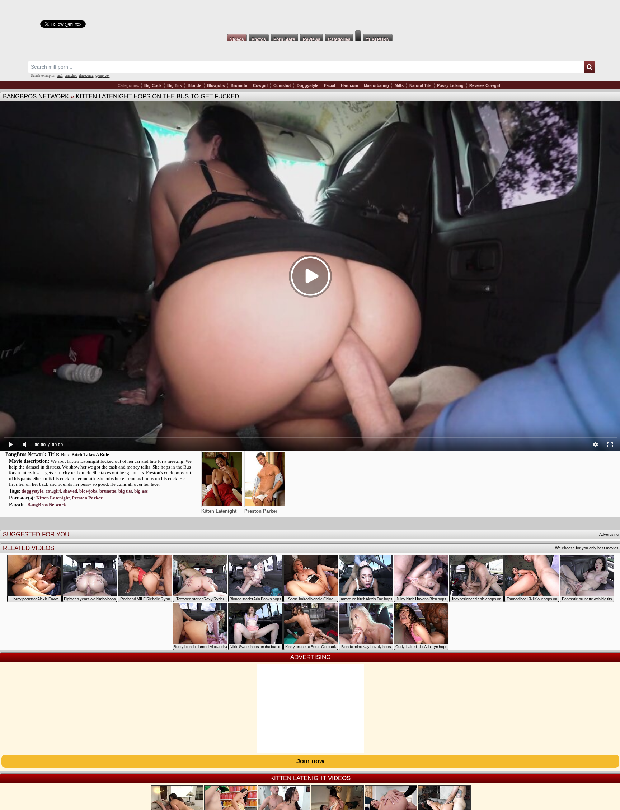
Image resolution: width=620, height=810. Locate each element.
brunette (107, 491)
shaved (70, 491)
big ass (141, 491)
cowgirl (53, 491)
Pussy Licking (450, 85)
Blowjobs (216, 85)
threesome (86, 76)
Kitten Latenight (53, 498)
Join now (310, 761)
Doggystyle (307, 85)
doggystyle (32, 491)
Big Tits (174, 85)
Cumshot (282, 85)
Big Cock (152, 85)
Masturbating (376, 85)
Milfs (399, 85)
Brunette (239, 85)
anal (59, 76)
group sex (102, 76)
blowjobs (88, 491)
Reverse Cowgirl (484, 85)
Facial (329, 85)
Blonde (194, 85)
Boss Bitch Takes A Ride (85, 454)
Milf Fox (310, 15)
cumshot (71, 76)
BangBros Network (36, 96)
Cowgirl (260, 85)
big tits (125, 491)
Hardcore (349, 85)
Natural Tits (420, 85)
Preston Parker (87, 498)
